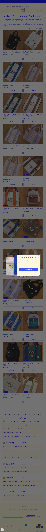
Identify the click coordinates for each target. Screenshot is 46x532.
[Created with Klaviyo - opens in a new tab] (23, 276)
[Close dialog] (38, 256)
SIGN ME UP (28, 269)
